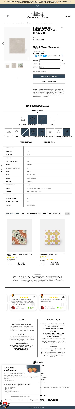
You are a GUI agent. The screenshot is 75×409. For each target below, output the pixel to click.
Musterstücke (44, 375)
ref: (34, 39)
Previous (66, 214)
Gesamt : (35, 67)
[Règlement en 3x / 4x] (37, 362)
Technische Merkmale (39, 71)
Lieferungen (43, 377)
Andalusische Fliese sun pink (48, 254)
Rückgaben (43, 379)
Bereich (35, 60)
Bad (28, 191)
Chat (26, 281)
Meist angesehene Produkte (34, 213)
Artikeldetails (26, 142)
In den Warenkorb (49, 76)
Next (68, 214)
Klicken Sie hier (64, 387)
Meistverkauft (55, 213)
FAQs (42, 381)
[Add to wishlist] (63, 28)
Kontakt (43, 382)
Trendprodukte (12, 213)
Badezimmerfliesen (12, 201)
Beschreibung (49, 142)
